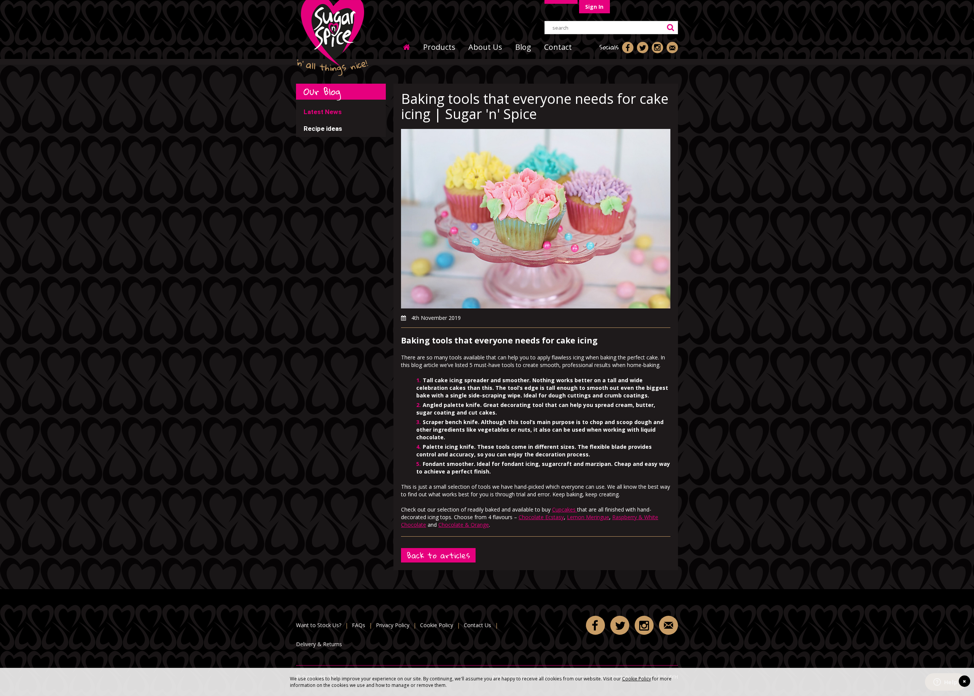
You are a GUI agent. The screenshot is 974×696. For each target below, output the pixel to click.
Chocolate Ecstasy (541, 517)
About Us (485, 47)
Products (439, 47)
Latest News (323, 112)
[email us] (672, 47)
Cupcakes (564, 509)
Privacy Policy (392, 625)
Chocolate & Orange (463, 524)
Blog (523, 47)
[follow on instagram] (657, 47)
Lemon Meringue (588, 517)
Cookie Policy (636, 678)
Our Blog (322, 91)
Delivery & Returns (319, 644)
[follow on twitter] (642, 47)
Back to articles (438, 555)
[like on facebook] (627, 47)
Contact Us (477, 625)
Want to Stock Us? (318, 625)
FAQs (358, 625)
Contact (558, 47)
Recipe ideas (323, 128)
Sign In (594, 6)
